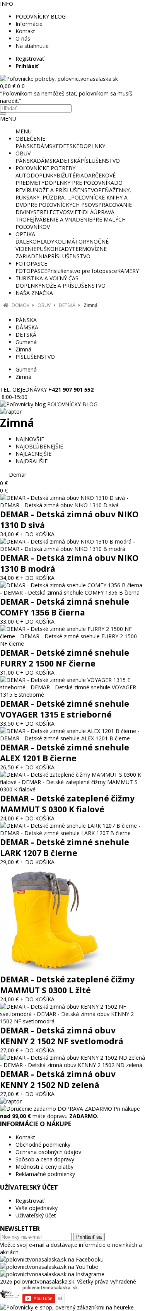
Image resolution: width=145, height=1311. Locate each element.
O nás (22, 38)
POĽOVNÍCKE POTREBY (45, 168)
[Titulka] (59, 78)
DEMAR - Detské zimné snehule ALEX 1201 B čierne (64, 753)
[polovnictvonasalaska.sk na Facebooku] (52, 1259)
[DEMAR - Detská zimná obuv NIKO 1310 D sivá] (72, 505)
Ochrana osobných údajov (48, 1152)
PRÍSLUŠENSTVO (69, 256)
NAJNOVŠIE (29, 439)
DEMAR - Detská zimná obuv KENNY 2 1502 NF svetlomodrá (61, 1036)
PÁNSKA (26, 160)
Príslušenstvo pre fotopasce (82, 270)
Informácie (29, 23)
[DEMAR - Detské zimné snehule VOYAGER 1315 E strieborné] (72, 694)
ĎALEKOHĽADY (34, 241)
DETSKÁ (70, 160)
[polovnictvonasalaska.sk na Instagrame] (52, 1274)
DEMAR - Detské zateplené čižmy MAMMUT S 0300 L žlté (67, 985)
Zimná (90, 305)
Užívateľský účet (35, 1215)
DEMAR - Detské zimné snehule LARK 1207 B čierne (64, 847)
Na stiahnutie (32, 45)
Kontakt (25, 31)
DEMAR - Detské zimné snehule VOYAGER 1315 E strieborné (64, 709)
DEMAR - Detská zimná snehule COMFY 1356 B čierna (64, 607)
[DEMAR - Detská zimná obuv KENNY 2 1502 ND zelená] (72, 1065)
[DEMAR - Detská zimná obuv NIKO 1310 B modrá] (72, 548)
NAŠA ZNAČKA (34, 293)
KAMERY (128, 270)
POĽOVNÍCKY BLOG (40, 16)
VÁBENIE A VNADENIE (64, 219)
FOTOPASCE (31, 263)
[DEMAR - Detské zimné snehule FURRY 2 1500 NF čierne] (72, 643)
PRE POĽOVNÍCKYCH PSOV (61, 204)
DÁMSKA (48, 160)
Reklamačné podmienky (45, 1174)
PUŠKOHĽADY (54, 248)
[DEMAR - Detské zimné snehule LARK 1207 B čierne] (72, 833)
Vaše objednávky (36, 1208)
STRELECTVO (50, 212)
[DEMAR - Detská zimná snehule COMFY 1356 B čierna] (72, 592)
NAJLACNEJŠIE (33, 453)
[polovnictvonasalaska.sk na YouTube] (49, 1266)
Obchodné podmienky (42, 1144)
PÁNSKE (25, 146)
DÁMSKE (47, 146)
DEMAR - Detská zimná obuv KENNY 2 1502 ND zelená (58, 1079)
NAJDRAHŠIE (31, 461)
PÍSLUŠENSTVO (100, 160)
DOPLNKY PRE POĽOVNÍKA (79, 182)
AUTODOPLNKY (35, 175)
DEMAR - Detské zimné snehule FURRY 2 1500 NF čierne (64, 658)
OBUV (23, 153)
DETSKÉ (69, 146)
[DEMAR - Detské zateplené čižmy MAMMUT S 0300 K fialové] (72, 789)
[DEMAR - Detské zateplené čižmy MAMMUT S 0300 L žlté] (54, 971)
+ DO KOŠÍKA (37, 534)
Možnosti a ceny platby (44, 1166)
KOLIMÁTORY (71, 241)
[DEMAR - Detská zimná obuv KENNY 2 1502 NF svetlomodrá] (72, 1021)
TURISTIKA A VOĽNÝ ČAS (46, 278)
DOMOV (20, 305)
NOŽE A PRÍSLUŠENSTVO (66, 190)
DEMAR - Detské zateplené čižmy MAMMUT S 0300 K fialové (67, 804)
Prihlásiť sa (89, 1237)
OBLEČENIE (30, 138)
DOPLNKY (92, 146)
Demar (17, 474)
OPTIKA (25, 234)
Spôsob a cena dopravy (44, 1159)
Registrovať (29, 58)
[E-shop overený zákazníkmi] (67, 1307)
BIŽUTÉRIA (70, 175)
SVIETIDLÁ (80, 212)
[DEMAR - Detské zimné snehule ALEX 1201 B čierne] (72, 738)
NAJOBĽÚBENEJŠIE (39, 446)
